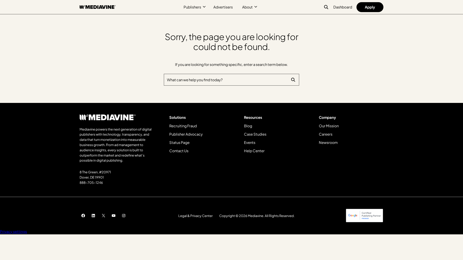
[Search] (293, 80)
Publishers (192, 7)
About (247, 7)
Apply (370, 7)
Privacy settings (13, 231)
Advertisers (223, 7)
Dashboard (342, 7)
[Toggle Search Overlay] (326, 7)
